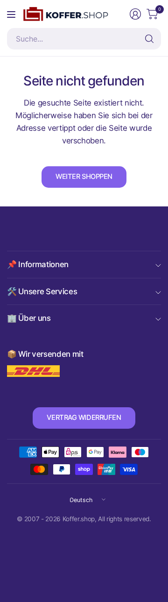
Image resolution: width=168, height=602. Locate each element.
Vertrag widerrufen (84, 417)
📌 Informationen (38, 264)
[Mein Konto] (135, 14)
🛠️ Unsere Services (42, 291)
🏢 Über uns (29, 318)
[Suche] (149, 39)
